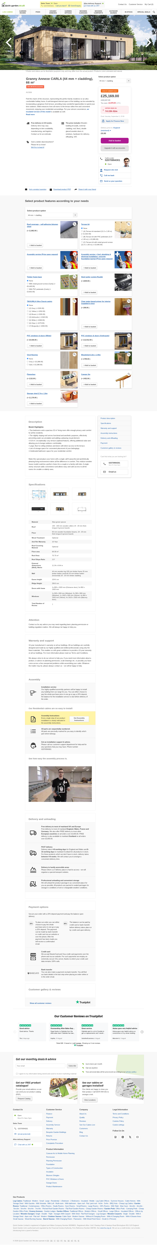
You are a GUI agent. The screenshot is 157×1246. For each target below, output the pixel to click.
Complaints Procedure (54, 1143)
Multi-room (60, 1203)
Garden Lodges (50, 1211)
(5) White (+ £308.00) (37, 320)
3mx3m (132, 1206)
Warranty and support (109, 428)
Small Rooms (81, 1206)
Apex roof (81, 1203)
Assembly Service (53, 1125)
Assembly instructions (109, 433)
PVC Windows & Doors (55, 1179)
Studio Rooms (58, 1206)
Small (41, 1201)
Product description (108, 418)
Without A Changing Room (96, 1216)
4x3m (100, 1203)
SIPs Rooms (105, 1206)
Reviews (82, 1121)
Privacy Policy (118, 1117)
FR (48, 1241)
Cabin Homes (130, 1201)
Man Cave (124, 1206)
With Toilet (115, 1206)
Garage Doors (51, 1183)
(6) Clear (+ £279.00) (36, 323)
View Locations (90, 1100)
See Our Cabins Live (87, 1125)
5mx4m (23, 1209)
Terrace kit (85, 224)
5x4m (106, 1203)
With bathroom (70, 1203)
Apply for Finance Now (115, 121)
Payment (104, 443)
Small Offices (103, 1211)
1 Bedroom (65, 1201)
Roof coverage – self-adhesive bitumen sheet (42, 225)
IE (78, 1241)
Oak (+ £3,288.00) (35, 365)
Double (44, 1214)
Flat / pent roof (91, 1203)
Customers (83, 1128)
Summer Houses (117, 1201)
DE (51, 1241)
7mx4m (38, 1209)
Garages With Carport (62, 1214)
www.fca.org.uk (105, 1228)
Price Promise (51, 1139)
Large (47, 1201)
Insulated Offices (127, 1211)
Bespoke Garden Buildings (56, 1132)
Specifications (106, 423)
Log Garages (101, 1214)
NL (65, 1241)
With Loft (50, 1203)
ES (58, 1241)
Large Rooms (93, 1206)
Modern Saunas (78, 1216)
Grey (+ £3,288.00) (36, 362)
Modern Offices (90, 1211)
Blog (81, 1132)
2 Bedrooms (75, 1201)
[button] (38, 494)
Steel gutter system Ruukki (92, 277)
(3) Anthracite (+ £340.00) (38, 317)
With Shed (75, 1214)
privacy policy (131, 1072)
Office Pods (120, 1209)
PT (62, 1241)
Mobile (91, 1201)
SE (69, 1241)
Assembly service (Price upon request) (42, 254)
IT (55, 1241)
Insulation (49, 1172)
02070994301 (49, 6)
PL (75, 1241)
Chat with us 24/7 (92, 6)
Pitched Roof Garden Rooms (53, 1209)
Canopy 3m (85, 374)
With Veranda (41, 1203)
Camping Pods (131, 1209)
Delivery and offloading (109, 438)
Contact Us (122, 4)
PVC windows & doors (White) (39, 336)
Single (38, 1214)
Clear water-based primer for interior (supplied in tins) (96, 302)
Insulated (84, 1201)
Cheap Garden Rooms (94, 1209)
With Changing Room (64, 1219)
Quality (82, 1117)
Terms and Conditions (121, 1114)
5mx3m (16, 1209)
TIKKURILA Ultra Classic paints (39, 301)
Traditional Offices (76, 1211)
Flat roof (36, 1216)
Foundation (50, 1164)
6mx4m (31, 1209)
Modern (35, 1201)
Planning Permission (54, 1161)
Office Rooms (46, 1206)
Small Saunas (18, 1219)
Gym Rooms (70, 1206)
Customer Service (136, 4)
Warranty (49, 1128)
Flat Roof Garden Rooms (75, 1209)
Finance (49, 1114)
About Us (82, 1114)
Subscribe (72, 1066)
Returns (49, 1136)
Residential (55, 1201)
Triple (50, 1214)
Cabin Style (66, 1216)
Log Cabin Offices (102, 1201)
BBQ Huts (114, 1203)
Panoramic (78, 1219)
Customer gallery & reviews (111, 448)
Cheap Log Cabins (126, 1203)
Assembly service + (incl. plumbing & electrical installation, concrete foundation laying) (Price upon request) (97, 256)
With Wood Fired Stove (91, 1219)
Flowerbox (31, 374)
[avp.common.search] (154, 12)
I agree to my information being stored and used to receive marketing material (47, 1074)
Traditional (27, 1201)
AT (72, 1241)
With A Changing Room (115, 1216)
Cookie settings (118, 1125)
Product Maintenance (54, 1186)
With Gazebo (29, 1203)
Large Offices (114, 1211)
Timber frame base (34, 277)
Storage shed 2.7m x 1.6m (37, 393)
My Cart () (149, 4)
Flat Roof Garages (88, 1214)
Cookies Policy (118, 1121)
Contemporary (34, 1206)
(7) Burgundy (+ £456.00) (38, 326)
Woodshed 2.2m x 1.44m (91, 355)
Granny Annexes (36, 1211)
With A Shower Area (133, 1216)
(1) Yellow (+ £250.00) (37, 311)
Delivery (49, 1121)
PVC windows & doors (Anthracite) (95, 336)
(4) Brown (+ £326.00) (37, 314)
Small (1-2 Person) (109, 1219)
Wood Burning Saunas (33, 1219)
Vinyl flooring (32, 355)
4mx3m (139, 1206)
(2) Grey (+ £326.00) (36, 308)
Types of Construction (54, 1168)
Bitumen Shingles (52, 1175)
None (85, 228)
